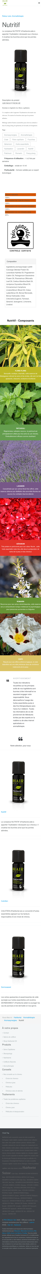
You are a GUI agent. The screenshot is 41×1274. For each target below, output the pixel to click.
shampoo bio (24, 1145)
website (20, 1168)
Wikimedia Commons (27, 1231)
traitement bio (11, 1145)
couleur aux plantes (25, 1148)
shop (12, 1168)
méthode (25, 1140)
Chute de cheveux (10, 1078)
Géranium (8, 144)
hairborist (5, 1137)
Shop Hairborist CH (10, 1041)
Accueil (8, 1155)
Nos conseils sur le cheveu (12, 1074)
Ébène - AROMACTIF (16, 1203)
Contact (6, 1033)
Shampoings (7, 1053)
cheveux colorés (11, 1153)
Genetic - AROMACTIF (16, 1211)
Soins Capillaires (9, 1049)
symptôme (20, 1140)
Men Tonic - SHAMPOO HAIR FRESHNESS (21, 1182)
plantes (17, 1148)
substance (18, 1142)
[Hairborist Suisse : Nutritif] (20, 69)
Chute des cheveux (11, 1103)
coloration (8, 1148)
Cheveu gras (9, 1107)
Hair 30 (10, 1225)
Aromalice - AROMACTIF (23, 1206)
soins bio (18, 1145)
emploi (11, 1140)
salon (9, 1168)
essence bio (21, 1137)
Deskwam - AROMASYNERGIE (23, 1198)
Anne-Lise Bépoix (16, 1233)
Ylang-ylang (30, 153)
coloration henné (28, 1150)
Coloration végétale (7, 1163)
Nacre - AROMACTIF (28, 1201)
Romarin (18, 153)
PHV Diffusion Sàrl (10, 1220)
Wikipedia (17, 1231)
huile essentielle (13, 1137)
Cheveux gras (9, 1082)
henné (31, 1148)
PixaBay (24, 1233)
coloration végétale (9, 1150)
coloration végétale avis (22, 1153)
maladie (15, 1140)
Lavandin (20, 148)
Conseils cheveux (17, 1163)
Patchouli (7, 153)
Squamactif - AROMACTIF (17, 1208)
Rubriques (24, 1163)
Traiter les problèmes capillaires (14, 1099)
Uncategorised (14, 1161)
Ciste (6, 139)
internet (16, 1168)
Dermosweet (6, 987)
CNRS (8, 1233)
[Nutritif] (18, 781)
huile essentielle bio (30, 1137)
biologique (5, 1140)
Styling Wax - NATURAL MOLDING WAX (18, 1187)
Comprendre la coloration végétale (19, 1155)
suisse (30, 1140)
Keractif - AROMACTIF (8, 1206)
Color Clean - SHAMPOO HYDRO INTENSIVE (24, 1173)
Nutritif (30, 148)
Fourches (31, 139)
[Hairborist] (5, 3)
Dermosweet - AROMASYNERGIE (11, 1201)
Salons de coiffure (9, 1037)
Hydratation (8, 148)
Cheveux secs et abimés (13, 1091)
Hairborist (17, 1017)
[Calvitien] (18, 870)
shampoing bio (32, 1145)
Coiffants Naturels (9, 1062)
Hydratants (7, 1057)
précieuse (23, 1142)
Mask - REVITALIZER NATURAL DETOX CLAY (16, 1177)
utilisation (29, 1142)
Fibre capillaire (18, 139)
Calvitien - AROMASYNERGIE (22, 1195)
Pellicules (7, 1086)
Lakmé (31, 1222)
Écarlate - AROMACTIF (29, 1203)
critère (6, 1142)
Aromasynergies (10, 135)
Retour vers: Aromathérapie (13, 16)
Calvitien (4, 901)
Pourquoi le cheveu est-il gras (19, 1158)
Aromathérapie (26, 135)
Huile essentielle (22, 144)
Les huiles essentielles (30, 1161)
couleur (13, 1148)
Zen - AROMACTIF (29, 1211)
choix (10, 1142)
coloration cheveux (19, 1150)
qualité (13, 1142)
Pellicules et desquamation (13, 1111)
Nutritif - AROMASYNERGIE (16, 1193)
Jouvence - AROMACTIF (9, 1214)
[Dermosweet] (18, 956)
